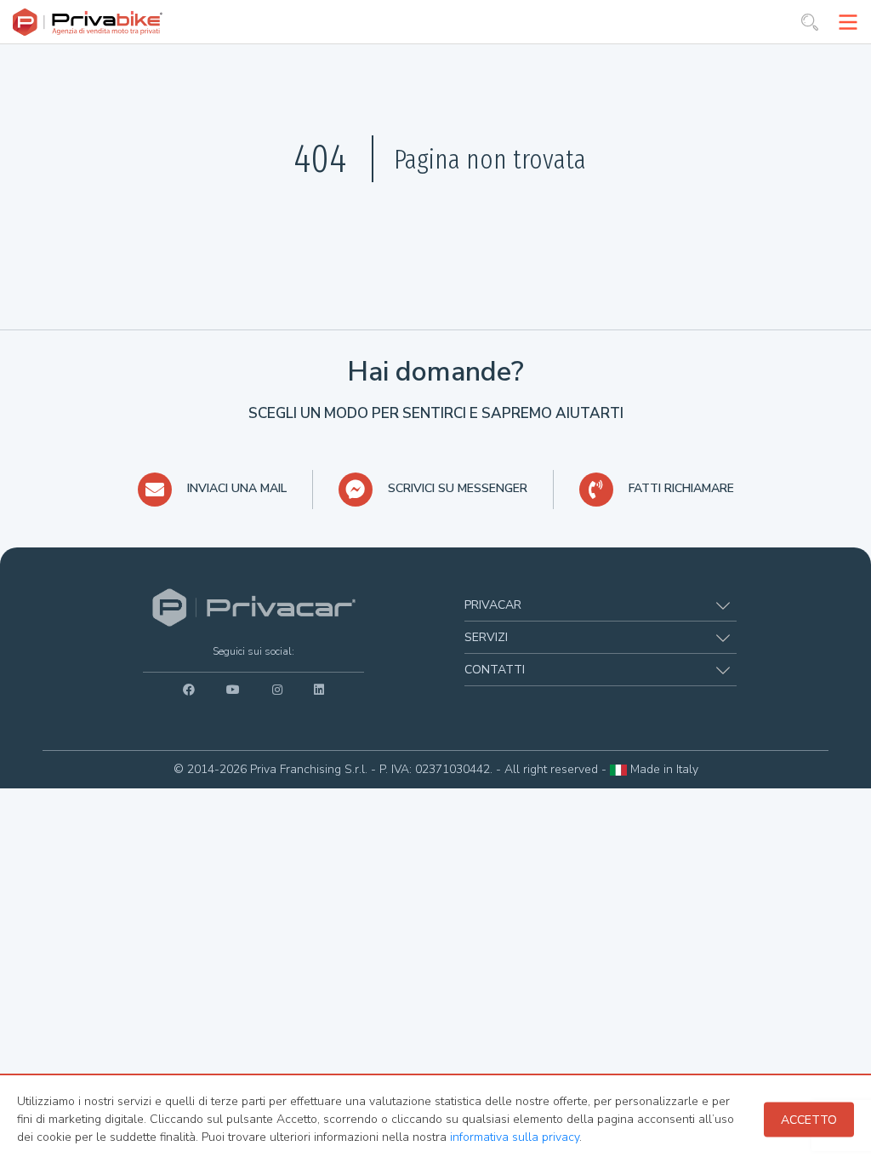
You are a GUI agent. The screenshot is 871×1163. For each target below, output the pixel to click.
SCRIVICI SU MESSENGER (457, 488)
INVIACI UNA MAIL (237, 488)
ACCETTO (809, 1119)
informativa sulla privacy (514, 1137)
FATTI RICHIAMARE (681, 488)
